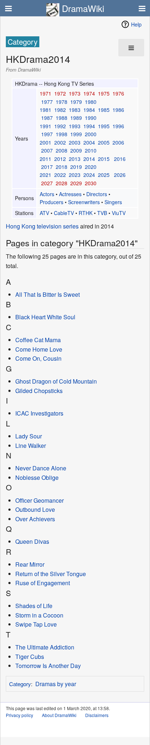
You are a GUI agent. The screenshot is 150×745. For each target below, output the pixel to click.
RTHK (85, 212)
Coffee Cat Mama (38, 340)
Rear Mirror (29, 564)
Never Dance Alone (40, 468)
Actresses (70, 194)
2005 (104, 142)
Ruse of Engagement (42, 583)
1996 (118, 126)
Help (136, 24)
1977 (47, 101)
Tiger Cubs (29, 656)
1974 (89, 93)
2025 (104, 174)
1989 (76, 117)
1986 (118, 109)
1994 (89, 126)
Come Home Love (38, 349)
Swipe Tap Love (36, 624)
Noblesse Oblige (37, 477)
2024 (89, 174)
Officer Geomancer (39, 500)
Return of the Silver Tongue (50, 574)
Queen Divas (32, 541)
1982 (60, 109)
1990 (90, 117)
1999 (76, 134)
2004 (89, 142)
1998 (61, 134)
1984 (89, 109)
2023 (74, 174)
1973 (74, 93)
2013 (74, 158)
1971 (45, 93)
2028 (61, 183)
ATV (44, 212)
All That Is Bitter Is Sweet (47, 294)
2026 (120, 174)
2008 (61, 150)
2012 (60, 158)
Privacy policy (19, 715)
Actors (47, 194)
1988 (61, 117)
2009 (76, 150)
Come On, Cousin (38, 358)
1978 (61, 101)
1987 (47, 117)
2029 (76, 183)
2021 (45, 174)
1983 (74, 109)
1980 (90, 101)
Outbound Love (35, 509)
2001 (45, 142)
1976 (118, 93)
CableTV (64, 212)
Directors (96, 194)
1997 (47, 134)
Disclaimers (96, 715)
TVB (102, 212)
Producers (51, 202)
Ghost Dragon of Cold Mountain (56, 381)
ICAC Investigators (39, 413)
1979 (76, 101)
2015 (104, 158)
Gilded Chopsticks (39, 390)
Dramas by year (55, 684)
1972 (60, 93)
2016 (120, 158)
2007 (47, 150)
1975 (104, 93)
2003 (74, 142)
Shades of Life (33, 606)
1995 (104, 126)
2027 (47, 183)
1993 (74, 126)
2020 (90, 166)
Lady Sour (28, 436)
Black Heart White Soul (45, 317)
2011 (45, 158)
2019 (76, 166)
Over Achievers (35, 519)
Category (20, 684)
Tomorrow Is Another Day (48, 665)
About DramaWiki (59, 715)
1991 (45, 126)
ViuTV (119, 212)
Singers (113, 202)
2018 (61, 166)
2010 (90, 150)
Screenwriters (84, 202)
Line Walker (30, 445)
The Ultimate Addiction (44, 647)
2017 (47, 166)
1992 (60, 126)
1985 (104, 109)
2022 (60, 174)
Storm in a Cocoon (39, 615)
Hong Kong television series (42, 226)
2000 (90, 134)
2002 (60, 142)
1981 (45, 109)
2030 (90, 183)
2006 (118, 142)
